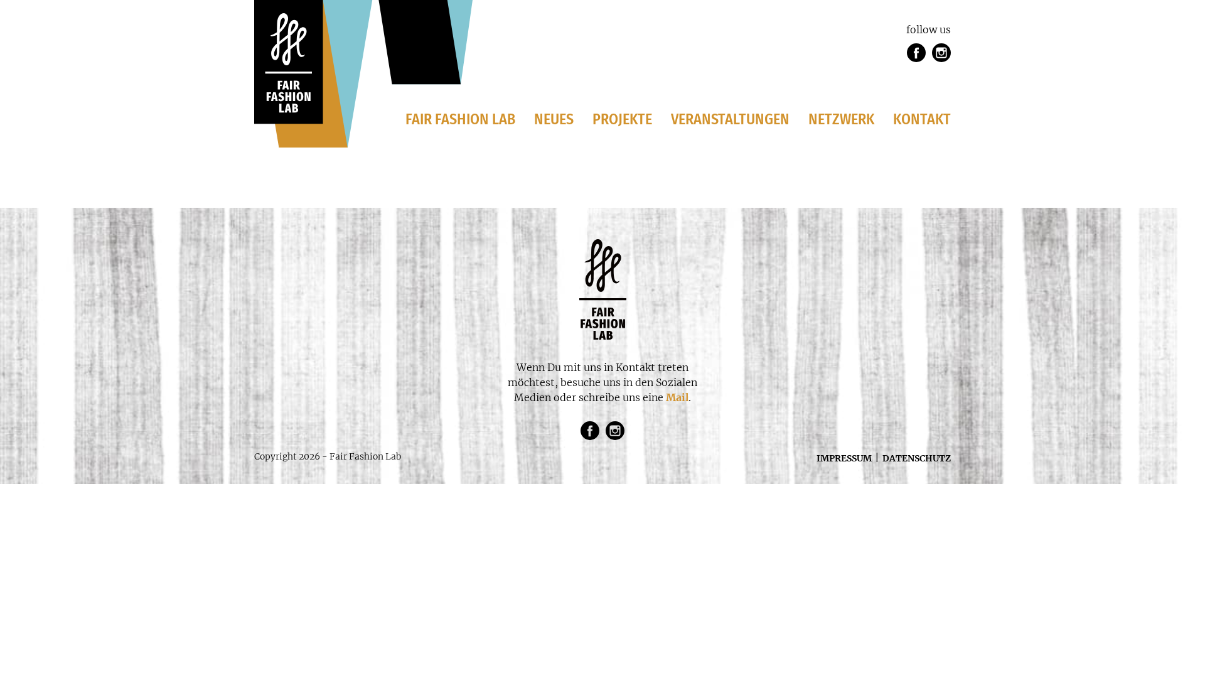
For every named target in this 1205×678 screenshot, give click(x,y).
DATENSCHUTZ (916, 458)
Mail (677, 397)
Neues (554, 119)
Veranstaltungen (730, 119)
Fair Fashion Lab (460, 119)
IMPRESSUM (844, 458)
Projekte (622, 119)
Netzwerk (841, 119)
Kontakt (922, 119)
